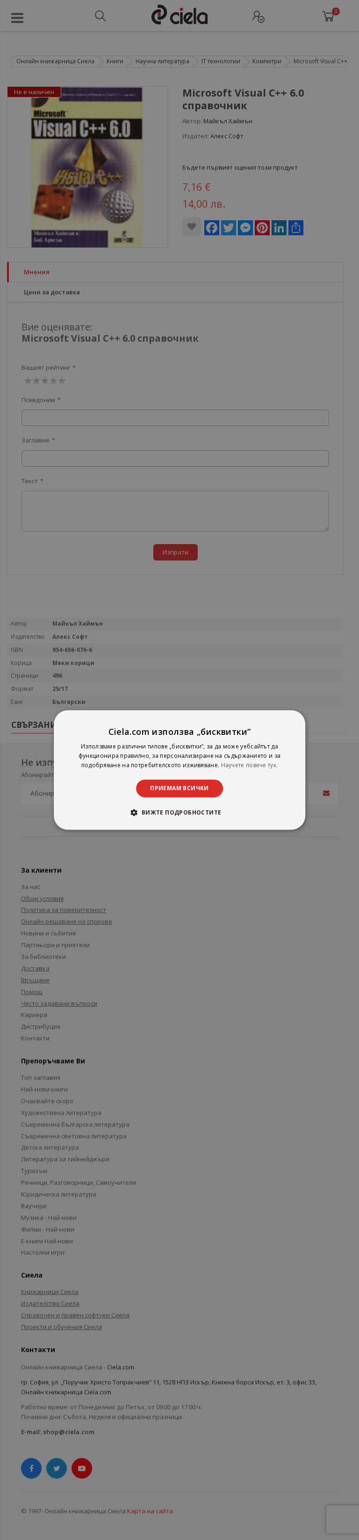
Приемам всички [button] (179, 788)
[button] (179, 812)
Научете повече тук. (249, 765)
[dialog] (179, 770)
